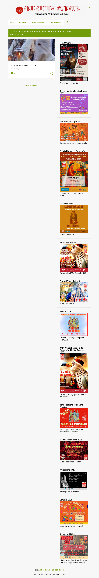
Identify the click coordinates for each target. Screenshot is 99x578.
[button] (51, 73)
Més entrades (31, 85)
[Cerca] (89, 8)
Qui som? (22, 22)
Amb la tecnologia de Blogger (51, 570)
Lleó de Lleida (56, 22)
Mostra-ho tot (16, 35)
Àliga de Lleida (38, 22)
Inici (12, 22)
